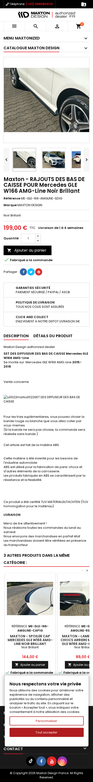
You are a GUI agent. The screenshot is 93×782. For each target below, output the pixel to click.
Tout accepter (46, 732)
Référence (12, 198)
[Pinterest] (38, 271)
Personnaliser (46, 721)
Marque (10, 205)
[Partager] (23, 271)
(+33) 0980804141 (39, 4)
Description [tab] (16, 336)
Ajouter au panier (26, 250)
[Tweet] (31, 271)
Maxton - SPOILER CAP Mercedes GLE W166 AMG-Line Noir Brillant (30, 640)
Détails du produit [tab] (52, 336)
